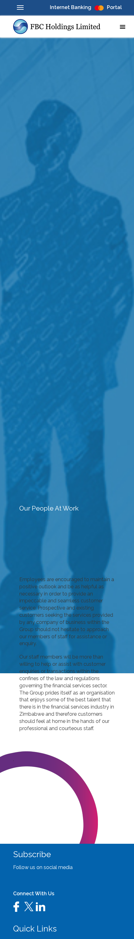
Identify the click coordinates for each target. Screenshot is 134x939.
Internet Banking (70, 7)
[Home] (59, 26)
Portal (114, 7)
